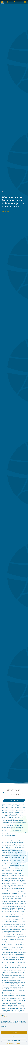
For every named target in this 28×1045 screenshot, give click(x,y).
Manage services (14, 1028)
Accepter (14, 1032)
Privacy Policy (17, 1043)
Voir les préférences (14, 1040)
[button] (26, 1015)
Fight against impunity (14, 793)
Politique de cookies (10, 1043)
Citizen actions (11, 789)
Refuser (14, 1036)
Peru (23, 793)
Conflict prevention (13, 794)
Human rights (19, 791)
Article (15, 790)
